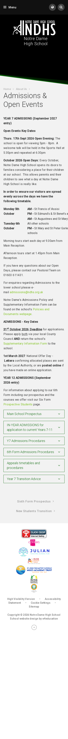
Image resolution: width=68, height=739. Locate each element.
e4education (50, 618)
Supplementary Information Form (25, 343)
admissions (17, 292)
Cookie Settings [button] (40, 602)
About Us (21, 89)
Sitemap (34, 606)
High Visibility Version (21, 599)
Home (7, 89)
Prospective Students (18, 404)
